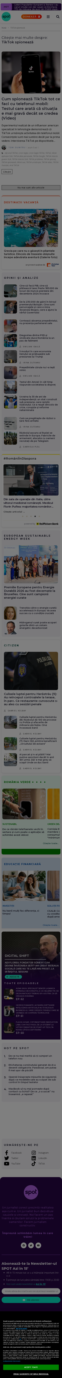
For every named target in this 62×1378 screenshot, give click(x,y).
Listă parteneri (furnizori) (11, 1361)
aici (20, 1339)
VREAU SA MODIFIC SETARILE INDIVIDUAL (31, 1374)
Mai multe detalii (21, 1328)
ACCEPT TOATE (31, 1367)
